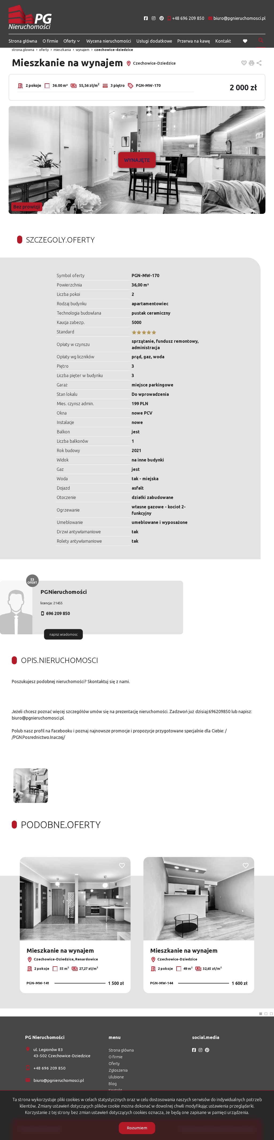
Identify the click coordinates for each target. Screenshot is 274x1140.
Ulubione (116, 1077)
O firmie (50, 41)
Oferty (69, 41)
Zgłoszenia (118, 1070)
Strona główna (23, 41)
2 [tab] (266, 1013)
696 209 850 (58, 613)
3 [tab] (271, 1013)
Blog (113, 1084)
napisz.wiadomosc (64, 634)
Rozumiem (137, 1128)
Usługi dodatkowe (154, 41)
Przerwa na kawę (193, 41)
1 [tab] (260, 1013)
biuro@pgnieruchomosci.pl (58, 1080)
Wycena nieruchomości (108, 41)
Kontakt (223, 41)
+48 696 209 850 (49, 1068)
